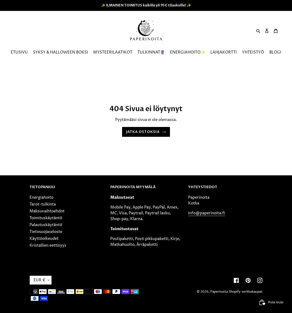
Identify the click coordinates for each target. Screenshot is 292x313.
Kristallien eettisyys (47, 245)
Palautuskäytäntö (45, 225)
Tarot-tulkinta (42, 204)
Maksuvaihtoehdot (47, 211)
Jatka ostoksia (142, 132)
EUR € (40, 280)
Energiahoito (41, 197)
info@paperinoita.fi (206, 213)
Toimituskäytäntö (45, 218)
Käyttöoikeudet (44, 238)
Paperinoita (219, 291)
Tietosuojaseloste (45, 231)
